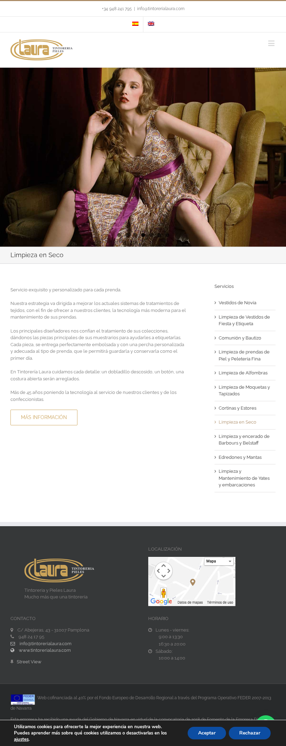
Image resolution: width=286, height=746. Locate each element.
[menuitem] (135, 24)
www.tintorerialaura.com (44, 650)
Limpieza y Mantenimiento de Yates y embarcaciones (244, 478)
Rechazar (249, 733)
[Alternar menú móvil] (272, 43)
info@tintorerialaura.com (161, 8)
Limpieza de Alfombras (243, 372)
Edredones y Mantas (240, 457)
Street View (29, 661)
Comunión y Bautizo (240, 338)
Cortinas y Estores (237, 408)
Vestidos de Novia (237, 302)
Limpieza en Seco (237, 422)
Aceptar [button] (207, 733)
